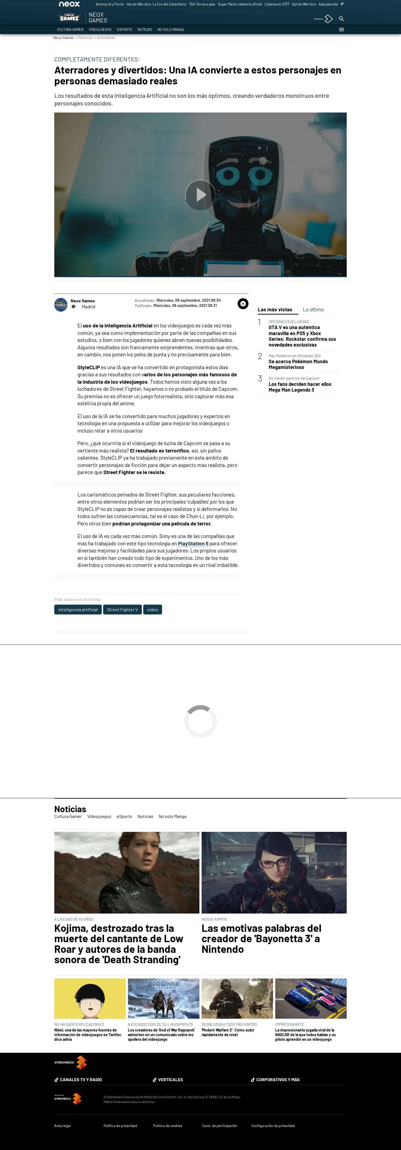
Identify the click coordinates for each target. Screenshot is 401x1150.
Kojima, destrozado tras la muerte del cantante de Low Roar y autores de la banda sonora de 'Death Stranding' (119, 944)
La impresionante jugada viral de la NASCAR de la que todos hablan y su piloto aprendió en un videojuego (305, 1035)
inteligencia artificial (78, 609)
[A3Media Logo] (70, 1067)
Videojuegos (100, 29)
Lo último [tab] (313, 309)
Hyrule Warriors (304, 4)
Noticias (144, 29)
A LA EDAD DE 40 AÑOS (74, 919)
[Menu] (341, 29)
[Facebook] (73, 306)
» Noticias (84, 37)
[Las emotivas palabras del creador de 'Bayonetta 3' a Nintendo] (274, 873)
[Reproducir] (200, 195)
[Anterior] (90, 4)
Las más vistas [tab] (275, 309)
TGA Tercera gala (202, 4)
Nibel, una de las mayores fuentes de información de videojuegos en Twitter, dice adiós (88, 1035)
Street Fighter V (122, 609)
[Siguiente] (342, 4)
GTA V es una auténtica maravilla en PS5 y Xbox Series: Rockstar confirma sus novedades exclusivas (302, 335)
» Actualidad (104, 37)
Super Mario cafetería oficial (240, 4)
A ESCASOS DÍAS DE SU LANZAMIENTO (160, 1024)
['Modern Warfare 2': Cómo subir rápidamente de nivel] (237, 998)
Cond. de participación (219, 1126)
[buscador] (341, 19)
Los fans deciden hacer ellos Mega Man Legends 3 (300, 387)
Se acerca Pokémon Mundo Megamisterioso (298, 364)
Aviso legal (62, 1126)
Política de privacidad (120, 1126)
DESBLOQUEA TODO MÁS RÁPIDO (229, 1024)
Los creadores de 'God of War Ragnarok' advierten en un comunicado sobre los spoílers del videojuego (161, 1035)
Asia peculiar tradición (336, 4)
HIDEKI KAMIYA (214, 919)
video (152, 609)
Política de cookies (167, 1126)
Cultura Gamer (70, 29)
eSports (124, 29)
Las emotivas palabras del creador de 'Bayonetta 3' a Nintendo (261, 938)
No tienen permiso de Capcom (294, 378)
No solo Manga (171, 29)
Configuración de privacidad (273, 1126)
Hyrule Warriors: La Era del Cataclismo (156, 4)
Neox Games (63, 37)
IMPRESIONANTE (289, 1024)
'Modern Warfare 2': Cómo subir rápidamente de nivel (228, 1032)
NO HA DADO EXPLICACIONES (79, 1024)
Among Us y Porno (110, 4)
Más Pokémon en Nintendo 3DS (295, 355)
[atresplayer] (321, 19)
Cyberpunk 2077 (277, 4)
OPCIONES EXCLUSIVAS (289, 321)
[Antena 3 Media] (76, 1099)
